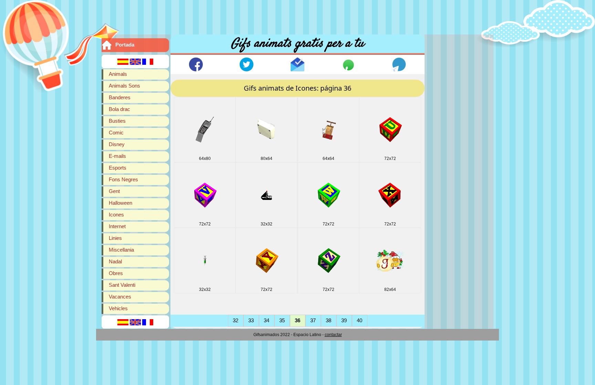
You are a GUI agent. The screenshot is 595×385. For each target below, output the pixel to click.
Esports (117, 168)
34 (266, 320)
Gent (114, 191)
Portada (124, 45)
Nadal (115, 261)
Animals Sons (124, 86)
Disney (117, 144)
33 (251, 320)
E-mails (117, 156)
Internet (117, 226)
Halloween (120, 203)
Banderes (120, 97)
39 (344, 320)
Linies (115, 238)
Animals (118, 74)
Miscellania (121, 250)
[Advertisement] (297, 15)
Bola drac (119, 109)
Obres (116, 273)
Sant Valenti (122, 285)
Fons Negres (123, 179)
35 (282, 320)
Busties (117, 121)
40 (359, 320)
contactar (333, 334)
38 (328, 320)
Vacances (120, 297)
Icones (116, 214)
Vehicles (118, 308)
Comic (116, 132)
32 (235, 320)
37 (313, 320)
